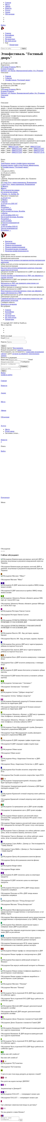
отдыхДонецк (23, 165)
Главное (8, 33)
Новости (8, 8)
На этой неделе (10, 41)
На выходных (10, 39)
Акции (7, 12)
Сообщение (25, 362)
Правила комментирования (15, 247)
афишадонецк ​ (34, 165)
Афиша (7, 6)
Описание (4, 95)
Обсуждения (9, 14)
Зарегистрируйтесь (24, 350)
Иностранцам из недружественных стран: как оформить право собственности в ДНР (21, 292)
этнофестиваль (21, 163)
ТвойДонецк (5, 163)
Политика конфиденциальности (17, 251)
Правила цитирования (13, 245)
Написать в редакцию (9, 304)
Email (3, 338)
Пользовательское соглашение (16, 249)
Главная (8, 3)
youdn (15, 165)
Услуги (7, 10)
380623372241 (13, 146)
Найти (24, 48)
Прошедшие (13, 45)
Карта (3, 97)
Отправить (23, 366)
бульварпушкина (7, 165)
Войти (3, 25)
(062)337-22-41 (39, 152)
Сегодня (8, 37)
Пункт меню (9, 431)
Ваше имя (4, 359)
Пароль (3, 342)
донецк (13, 163)
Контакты (8, 241)
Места (7, 4)
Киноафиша (9, 35)
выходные (31, 163)
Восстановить (18, 348)
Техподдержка (10, 243)
